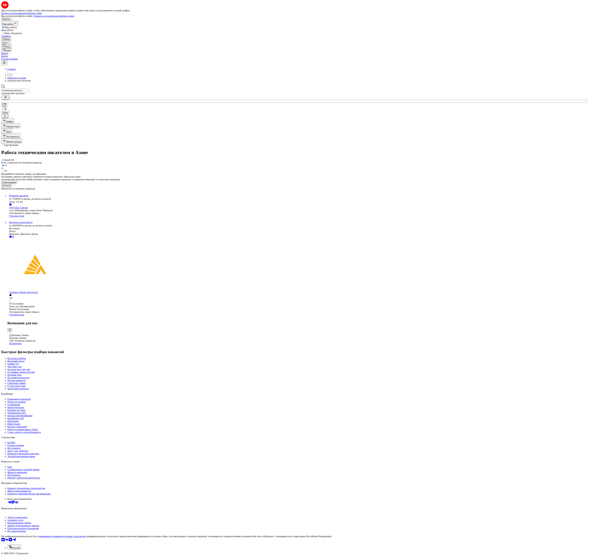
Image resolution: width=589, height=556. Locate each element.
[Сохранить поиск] (4, 105)
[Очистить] (5, 97)
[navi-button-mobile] (4, 62)
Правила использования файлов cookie (54, 16)
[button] (4, 53)
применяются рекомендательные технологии (62, 536)
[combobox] (15, 90)
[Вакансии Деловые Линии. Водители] (297, 264)
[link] (6, 46)
